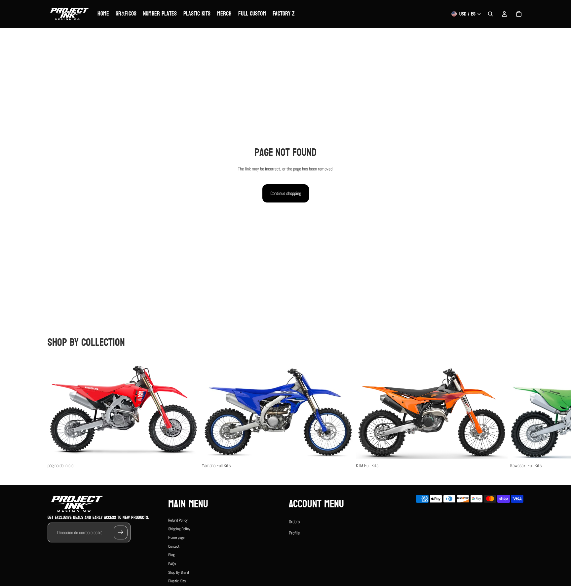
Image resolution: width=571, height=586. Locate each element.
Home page (176, 537)
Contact (173, 546)
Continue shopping (285, 193)
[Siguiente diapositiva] (516, 413)
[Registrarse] (121, 532)
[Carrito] (519, 14)
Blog (171, 555)
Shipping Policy (179, 528)
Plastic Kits (177, 581)
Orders (294, 521)
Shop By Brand (178, 572)
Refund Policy (178, 520)
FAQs (172, 563)
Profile (294, 533)
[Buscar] (490, 14)
